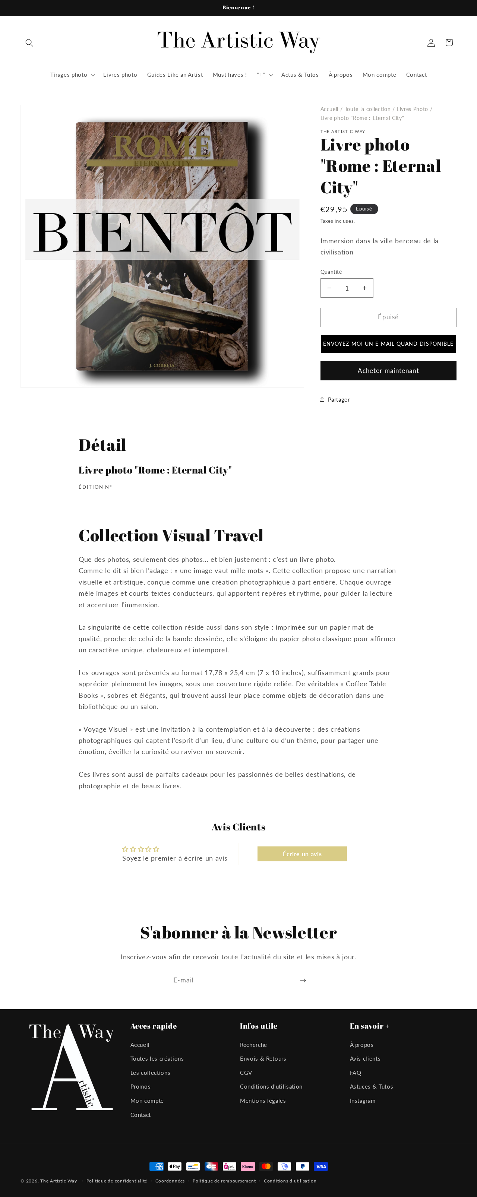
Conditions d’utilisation (290, 1181)
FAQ (355, 1072)
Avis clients (365, 1058)
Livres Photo (412, 109)
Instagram (363, 1101)
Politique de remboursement (224, 1181)
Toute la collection (368, 109)
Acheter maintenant (388, 370)
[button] (29, 42)
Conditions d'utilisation (271, 1086)
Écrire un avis (302, 853)
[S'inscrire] (303, 980)
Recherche (253, 1044)
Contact (140, 1114)
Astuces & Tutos (372, 1086)
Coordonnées (170, 1181)
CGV (246, 1072)
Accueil (329, 109)
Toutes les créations (157, 1058)
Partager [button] (339, 399)
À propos (362, 1044)
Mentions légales (263, 1101)
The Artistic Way (58, 1181)
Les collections (150, 1072)
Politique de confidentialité (117, 1181)
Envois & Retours (263, 1058)
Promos (140, 1086)
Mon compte (147, 1101)
